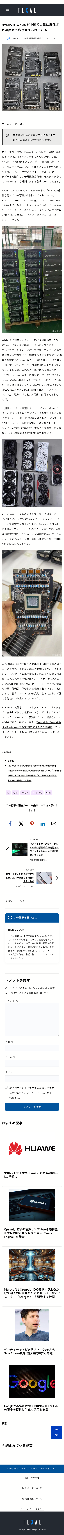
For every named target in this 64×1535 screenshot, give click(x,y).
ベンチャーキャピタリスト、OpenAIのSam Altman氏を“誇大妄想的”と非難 (29, 1351)
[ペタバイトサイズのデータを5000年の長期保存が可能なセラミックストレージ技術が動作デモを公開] (19, 846)
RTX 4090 (37, 792)
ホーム (5, 124)
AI (8, 792)
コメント (11, 1000)
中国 (48, 792)
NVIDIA (25, 792)
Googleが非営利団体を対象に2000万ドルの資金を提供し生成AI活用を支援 (31, 1408)
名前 (9, 1041)
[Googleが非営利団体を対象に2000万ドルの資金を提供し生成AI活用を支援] (32, 1368)
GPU (15, 792)
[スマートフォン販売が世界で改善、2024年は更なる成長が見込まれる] (44, 874)
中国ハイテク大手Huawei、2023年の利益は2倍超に (31, 1175)
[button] (10, 823)
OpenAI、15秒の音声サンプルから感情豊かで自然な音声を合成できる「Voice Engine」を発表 (31, 1233)
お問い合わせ (32, 1477)
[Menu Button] (8, 10)
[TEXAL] (26, 9)
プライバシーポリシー (32, 1509)
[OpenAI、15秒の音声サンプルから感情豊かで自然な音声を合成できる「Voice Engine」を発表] (32, 1191)
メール (10, 1057)
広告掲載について (32, 1498)
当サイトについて (32, 1488)
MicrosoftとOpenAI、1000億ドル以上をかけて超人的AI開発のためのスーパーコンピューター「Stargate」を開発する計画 (32, 1293)
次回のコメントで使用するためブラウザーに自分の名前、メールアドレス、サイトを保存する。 (33, 1092)
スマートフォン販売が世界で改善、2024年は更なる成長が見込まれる (19, 877)
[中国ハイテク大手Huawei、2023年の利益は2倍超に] (32, 1135)
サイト (8, 1072)
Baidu (11, 760)
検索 (4, 1423)
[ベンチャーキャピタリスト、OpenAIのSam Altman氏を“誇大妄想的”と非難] (32, 1311)
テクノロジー (52, 38)
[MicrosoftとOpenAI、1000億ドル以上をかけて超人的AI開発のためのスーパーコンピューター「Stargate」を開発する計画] (32, 1251)
